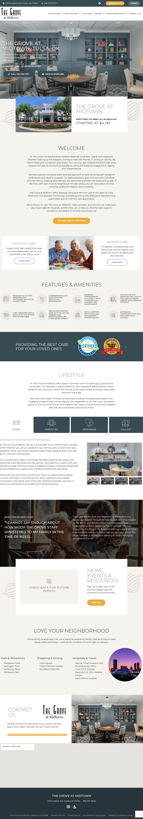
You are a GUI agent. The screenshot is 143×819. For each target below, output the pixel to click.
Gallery (98, 14)
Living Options (70, 14)
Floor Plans (54, 14)
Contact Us (135, 14)
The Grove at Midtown (71, 796)
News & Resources (115, 14)
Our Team (87, 14)
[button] (74, 346)
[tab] (16, 425)
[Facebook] (99, 3)
